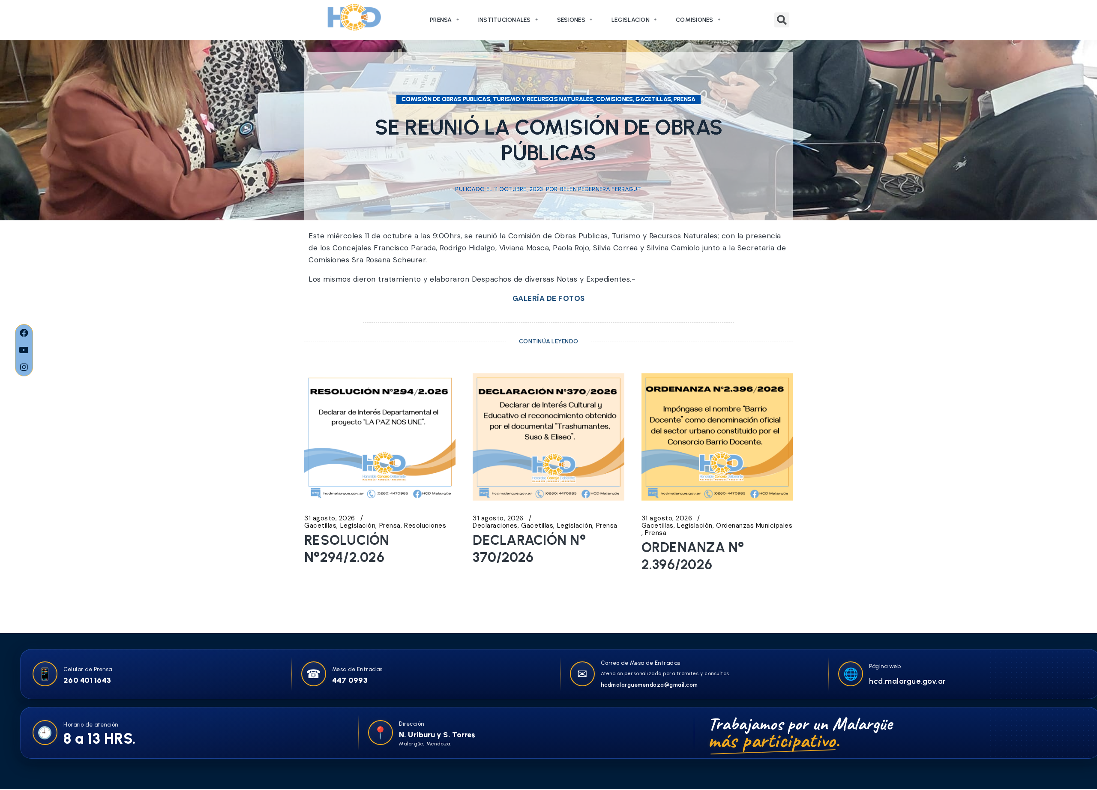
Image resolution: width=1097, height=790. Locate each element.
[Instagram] (24, 367)
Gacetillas (320, 525)
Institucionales (504, 20)
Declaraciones (495, 525)
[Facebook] (24, 333)
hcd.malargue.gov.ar (907, 681)
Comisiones (694, 20)
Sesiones (571, 20)
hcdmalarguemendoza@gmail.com (649, 685)
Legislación (630, 20)
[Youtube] (24, 350)
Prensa (441, 20)
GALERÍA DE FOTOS (549, 298)
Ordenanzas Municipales (754, 525)
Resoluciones (425, 525)
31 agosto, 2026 (329, 518)
